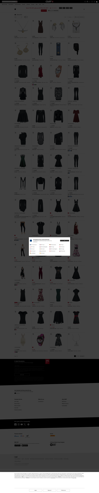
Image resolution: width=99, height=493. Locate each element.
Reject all (49, 490)
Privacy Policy (74, 477)
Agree (35, 490)
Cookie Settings (53, 477)
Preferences (63, 490)
